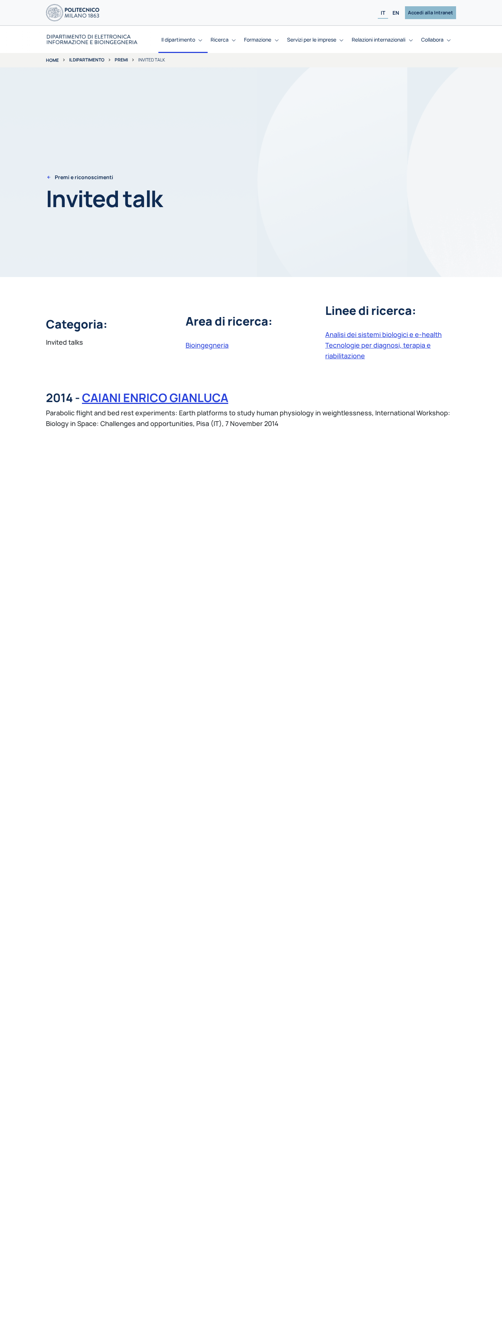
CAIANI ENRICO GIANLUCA (155, 398)
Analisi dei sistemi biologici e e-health (383, 334)
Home (52, 60)
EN (395, 12)
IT (383, 12)
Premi (121, 60)
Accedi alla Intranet (430, 12)
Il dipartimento (86, 60)
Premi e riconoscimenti (84, 177)
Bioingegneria (207, 345)
